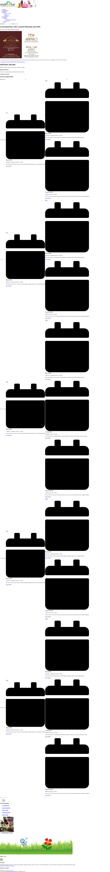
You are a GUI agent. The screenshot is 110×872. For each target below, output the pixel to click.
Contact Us (4, 21)
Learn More (2, 865)
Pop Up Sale (5, 810)
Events (6, 18)
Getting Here (4, 11)
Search (1, 870)
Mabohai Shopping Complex (12, 871)
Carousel (12, 29)
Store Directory (5, 10)
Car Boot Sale (5, 805)
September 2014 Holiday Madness (7, 61)
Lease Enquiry (5, 16)
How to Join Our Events (11, 19)
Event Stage (7, 15)
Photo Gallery (7, 20)
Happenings (4, 17)
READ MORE (8, 166)
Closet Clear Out (6, 808)
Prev (3, 799)
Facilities (4, 12)
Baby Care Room (8, 13)
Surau (6, 14)
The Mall (4, 9)
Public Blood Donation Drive (20, 61)
